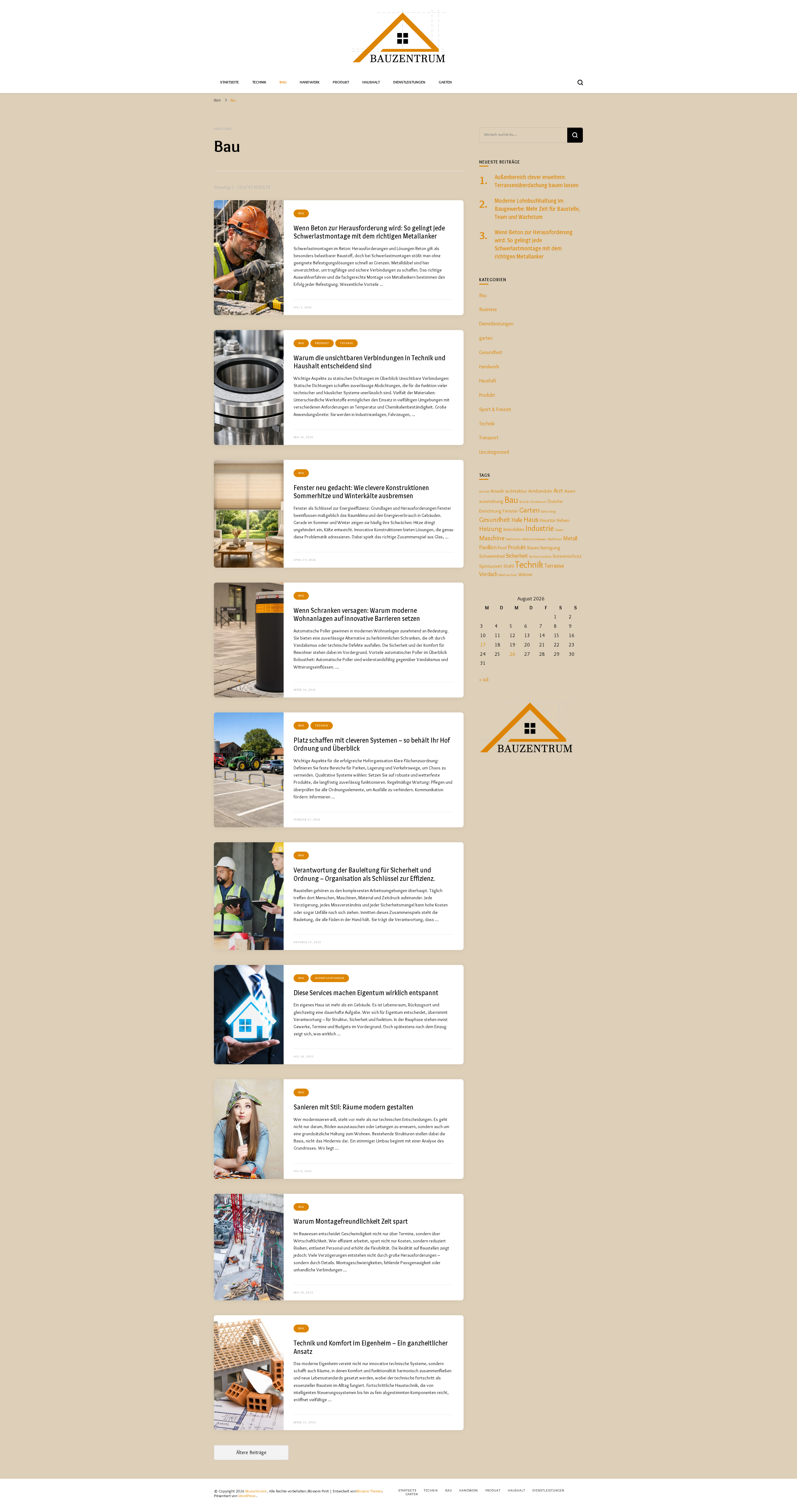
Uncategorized (494, 452)
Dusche (555, 501)
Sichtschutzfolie (540, 557)
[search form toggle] (580, 82)
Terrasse (554, 565)
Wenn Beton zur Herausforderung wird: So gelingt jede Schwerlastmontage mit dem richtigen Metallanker (369, 232)
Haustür (547, 520)
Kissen (559, 530)
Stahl (508, 566)
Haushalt (371, 82)
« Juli (483, 680)
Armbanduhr (540, 491)
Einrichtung (490, 511)
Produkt (341, 82)
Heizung (490, 528)
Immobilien (513, 529)
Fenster (510, 511)
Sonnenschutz (567, 556)
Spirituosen (490, 566)
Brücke (524, 502)
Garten (445, 82)
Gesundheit (490, 352)
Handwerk (309, 82)
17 (483, 645)
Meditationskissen (534, 539)
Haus (531, 519)
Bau (283, 82)
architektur (516, 491)
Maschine (492, 538)
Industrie (540, 528)
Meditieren (555, 539)
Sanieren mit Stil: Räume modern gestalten (353, 1107)
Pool (502, 548)
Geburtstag (548, 511)
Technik (259, 82)
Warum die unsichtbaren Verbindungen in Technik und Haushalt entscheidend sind (370, 362)
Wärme (525, 574)
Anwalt (497, 491)
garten (486, 338)
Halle (517, 519)
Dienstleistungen (409, 82)
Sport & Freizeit (495, 409)
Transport (488, 438)
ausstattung (491, 501)
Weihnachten (508, 575)
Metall (570, 538)
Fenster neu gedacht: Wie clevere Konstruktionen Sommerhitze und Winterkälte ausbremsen (361, 492)
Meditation (513, 539)
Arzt (558, 490)
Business (488, 309)
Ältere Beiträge (251, 1452)
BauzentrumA (256, 1491)
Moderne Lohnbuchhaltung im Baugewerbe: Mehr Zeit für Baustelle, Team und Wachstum (537, 208)
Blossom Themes (369, 1491)
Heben (563, 520)
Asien (569, 491)
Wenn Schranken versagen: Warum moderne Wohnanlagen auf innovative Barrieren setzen (357, 614)
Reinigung (550, 548)
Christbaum (538, 502)
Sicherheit (517, 555)
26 (512, 654)
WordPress (246, 1495)
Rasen (533, 548)
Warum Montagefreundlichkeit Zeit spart (351, 1221)
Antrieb (484, 491)
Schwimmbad (492, 556)
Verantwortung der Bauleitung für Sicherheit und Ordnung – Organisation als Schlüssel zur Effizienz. (364, 874)
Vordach (488, 574)
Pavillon (488, 547)
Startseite (229, 82)
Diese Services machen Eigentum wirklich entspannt (366, 993)
